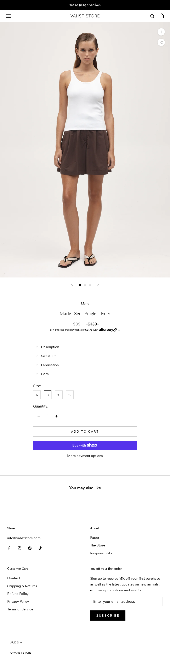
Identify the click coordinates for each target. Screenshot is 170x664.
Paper (94, 537)
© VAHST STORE (21, 652)
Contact (13, 578)
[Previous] (72, 285)
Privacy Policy (18, 601)
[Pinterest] (30, 548)
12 (69, 395)
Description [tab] (50, 347)
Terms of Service (20, 609)
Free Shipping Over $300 (85, 5)
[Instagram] (19, 548)
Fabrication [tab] (50, 365)
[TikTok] (40, 548)
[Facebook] (9, 548)
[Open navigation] (8, 16)
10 (58, 395)
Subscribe (107, 615)
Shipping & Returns (22, 586)
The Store (97, 545)
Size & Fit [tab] (48, 356)
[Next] (98, 285)
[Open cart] (162, 16)
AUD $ (14, 642)
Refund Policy (18, 593)
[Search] (152, 16)
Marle (85, 303)
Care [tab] (45, 374)
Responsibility (101, 553)
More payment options (85, 455)
